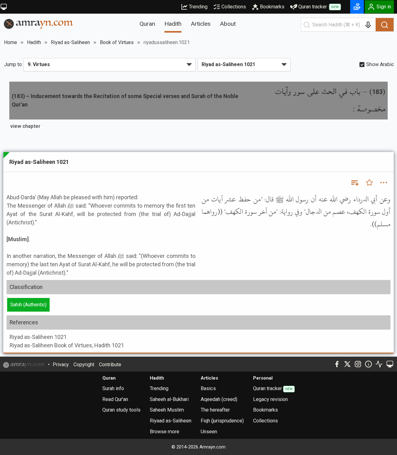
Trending (198, 7)
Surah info (113, 388)
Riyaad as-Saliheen (170, 421)
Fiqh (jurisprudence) (222, 421)
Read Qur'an (115, 399)
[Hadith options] (383, 182)
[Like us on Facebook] (337, 364)
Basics (208, 388)
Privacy (61, 364)
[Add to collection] (354, 182)
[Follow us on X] (347, 364)
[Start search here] (306, 25)
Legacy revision (270, 399)
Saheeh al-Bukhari (169, 399)
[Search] (385, 25)
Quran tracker (318, 7)
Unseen (209, 432)
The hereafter (215, 410)
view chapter (25, 126)
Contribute (110, 364)
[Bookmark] (369, 182)
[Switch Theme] (3, 7)
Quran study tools (121, 410)
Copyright (84, 364)
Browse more (164, 432)
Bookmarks (272, 7)
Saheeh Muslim (167, 410)
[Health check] (379, 364)
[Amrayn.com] (38, 23)
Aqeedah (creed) (219, 399)
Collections (233, 7)
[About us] (368, 364)
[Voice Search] (368, 24)
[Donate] (357, 7)
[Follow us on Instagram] (358, 364)
